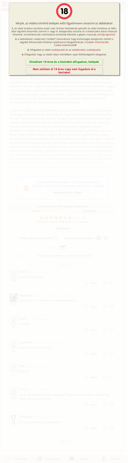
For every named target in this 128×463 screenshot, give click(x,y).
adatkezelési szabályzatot (86, 49)
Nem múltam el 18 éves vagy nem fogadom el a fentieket (64, 71)
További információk (96, 42)
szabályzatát (58, 49)
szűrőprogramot (106, 34)
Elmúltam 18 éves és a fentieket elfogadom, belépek (64, 61)
